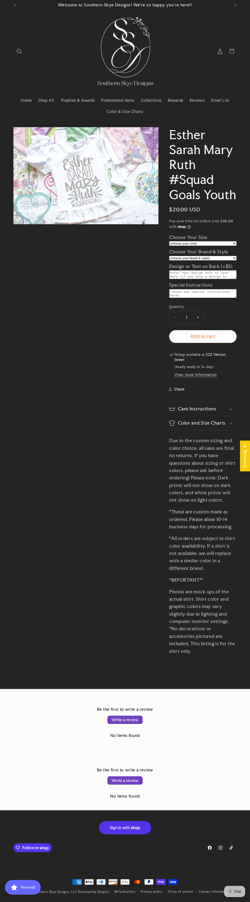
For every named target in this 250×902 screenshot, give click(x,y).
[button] (19, 51)
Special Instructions (190, 285)
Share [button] (179, 389)
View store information (195, 374)
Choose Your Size (188, 237)
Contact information (214, 891)
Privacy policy (151, 891)
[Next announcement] (235, 5)
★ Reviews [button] (245, 455)
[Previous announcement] (15, 5)
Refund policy (125, 891)
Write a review (125, 719)
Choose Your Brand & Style (198, 252)
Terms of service (180, 891)
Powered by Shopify (93, 892)
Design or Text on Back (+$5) (200, 266)
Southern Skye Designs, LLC (55, 892)
